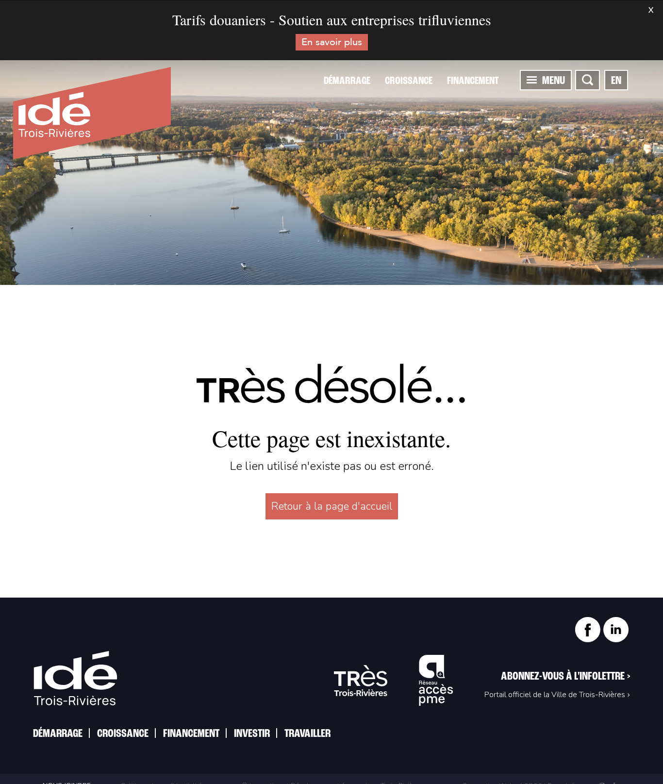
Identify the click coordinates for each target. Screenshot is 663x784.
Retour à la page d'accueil (331, 506)
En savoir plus (331, 42)
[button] (532, 79)
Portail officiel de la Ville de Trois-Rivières (554, 694)
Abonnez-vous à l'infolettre (565, 677)
